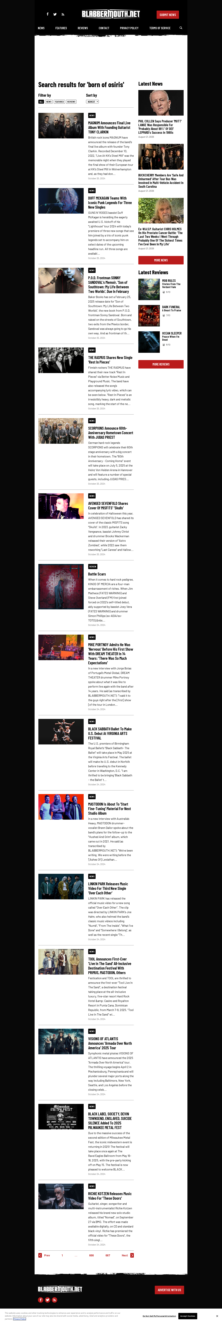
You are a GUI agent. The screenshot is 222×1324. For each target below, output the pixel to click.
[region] (111, 1316)
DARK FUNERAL (171, 307)
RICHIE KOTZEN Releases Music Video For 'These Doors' (110, 1195)
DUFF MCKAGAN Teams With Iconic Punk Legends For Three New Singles (110, 202)
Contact (104, 28)
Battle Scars (97, 573)
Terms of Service (160, 28)
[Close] (217, 1316)
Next (125, 1255)
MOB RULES (169, 280)
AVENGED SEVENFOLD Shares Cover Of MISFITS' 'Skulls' (108, 505)
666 (91, 1255)
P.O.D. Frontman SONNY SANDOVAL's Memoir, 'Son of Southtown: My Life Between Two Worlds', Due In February (108, 284)
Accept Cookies (187, 1316)
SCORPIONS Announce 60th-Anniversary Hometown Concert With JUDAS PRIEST (110, 432)
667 (108, 1255)
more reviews (161, 364)
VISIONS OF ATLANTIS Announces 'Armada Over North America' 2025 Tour (110, 1043)
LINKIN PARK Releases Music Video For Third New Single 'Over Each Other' (108, 888)
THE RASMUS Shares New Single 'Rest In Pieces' (110, 359)
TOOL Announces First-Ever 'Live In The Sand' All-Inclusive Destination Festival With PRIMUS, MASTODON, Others (109, 965)
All (41, 101)
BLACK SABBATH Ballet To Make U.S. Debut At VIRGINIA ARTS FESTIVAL (110, 733)
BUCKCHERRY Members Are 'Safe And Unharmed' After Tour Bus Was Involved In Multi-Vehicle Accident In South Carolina (160, 180)
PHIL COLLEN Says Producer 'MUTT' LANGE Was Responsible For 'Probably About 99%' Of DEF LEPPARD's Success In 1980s (160, 126)
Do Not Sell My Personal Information (159, 1316)
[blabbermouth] (111, 17)
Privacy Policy (129, 28)
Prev (47, 1255)
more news (161, 260)
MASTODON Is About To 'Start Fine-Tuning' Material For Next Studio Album (109, 808)
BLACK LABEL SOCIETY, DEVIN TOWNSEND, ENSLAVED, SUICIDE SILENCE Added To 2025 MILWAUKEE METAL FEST (110, 1120)
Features (61, 28)
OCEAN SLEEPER (172, 333)
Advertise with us (169, 1290)
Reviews (83, 28)
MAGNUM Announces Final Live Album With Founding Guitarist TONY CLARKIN (109, 127)
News (41, 28)
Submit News (168, 15)
